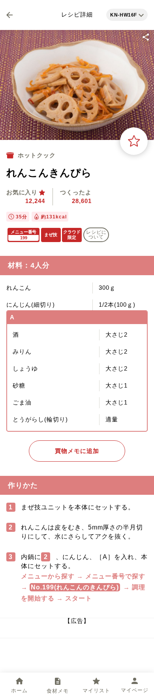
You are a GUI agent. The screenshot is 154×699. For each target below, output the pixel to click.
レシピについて (96, 234)
